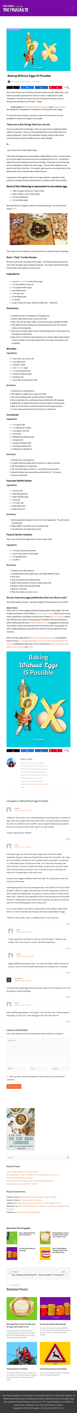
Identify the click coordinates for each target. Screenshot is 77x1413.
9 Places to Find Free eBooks (28, 1212)
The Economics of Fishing (30, 1200)
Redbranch (18, 978)
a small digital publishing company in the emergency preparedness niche (34, 784)
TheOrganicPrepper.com (28, 778)
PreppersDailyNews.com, (39, 623)
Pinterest (61, 644)
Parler (14, 647)
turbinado (19, 368)
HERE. (14, 209)
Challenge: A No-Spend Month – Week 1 (22, 1184)
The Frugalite (58, 617)
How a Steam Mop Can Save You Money (22, 1172)
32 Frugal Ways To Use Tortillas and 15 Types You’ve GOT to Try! (33, 1175)
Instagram (20, 647)
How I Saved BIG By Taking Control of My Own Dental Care (30, 1181)
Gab (67, 644)
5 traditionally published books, (42, 638)
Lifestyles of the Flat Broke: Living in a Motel (38, 1197)
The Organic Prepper (46, 613)
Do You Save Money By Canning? (19, 1178)
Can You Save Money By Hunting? (53, 1369)
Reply (68, 839)
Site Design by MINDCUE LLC (52, 1408)
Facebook (54, 644)
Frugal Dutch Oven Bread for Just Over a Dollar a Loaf (38, 1203)
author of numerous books (31, 775)
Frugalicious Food (14, 29)
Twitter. (30, 647)
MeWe (9, 647)
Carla (16, 845)
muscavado (22, 281)
